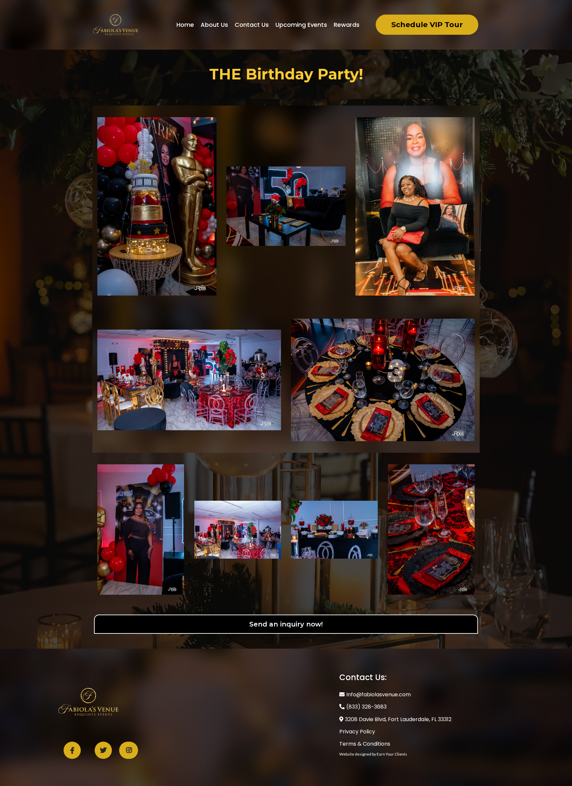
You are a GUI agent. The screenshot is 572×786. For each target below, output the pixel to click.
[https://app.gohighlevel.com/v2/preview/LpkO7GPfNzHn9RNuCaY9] (88, 701)
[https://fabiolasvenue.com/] (115, 24)
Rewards (346, 25)
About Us (214, 25)
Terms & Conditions (364, 744)
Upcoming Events (301, 25)
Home (185, 25)
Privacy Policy (357, 731)
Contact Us (252, 25)
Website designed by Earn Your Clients (373, 754)
